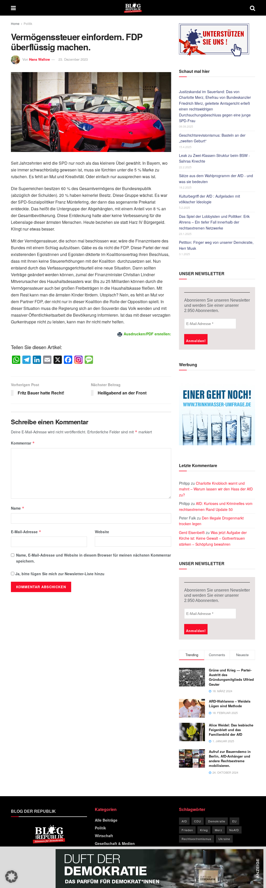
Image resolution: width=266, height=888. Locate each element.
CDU (197, 821)
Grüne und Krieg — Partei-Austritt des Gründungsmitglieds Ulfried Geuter (231, 677)
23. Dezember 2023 (73, 59)
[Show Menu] (13, 8)
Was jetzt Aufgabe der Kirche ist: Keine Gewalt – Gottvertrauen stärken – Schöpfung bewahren (213, 538)
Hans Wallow (39, 59)
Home (15, 23)
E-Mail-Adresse (26, 531)
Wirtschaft (104, 835)
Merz (218, 830)
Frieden (187, 830)
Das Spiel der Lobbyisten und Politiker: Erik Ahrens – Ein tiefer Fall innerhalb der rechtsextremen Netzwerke (214, 222)
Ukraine (224, 839)
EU (234, 821)
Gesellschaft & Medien (115, 843)
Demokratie (216, 821)
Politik (28, 23)
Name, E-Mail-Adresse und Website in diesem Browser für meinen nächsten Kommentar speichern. (93, 557)
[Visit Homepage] (133, 8)
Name (17, 508)
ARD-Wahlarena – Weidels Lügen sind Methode (229, 703)
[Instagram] (78, 360)
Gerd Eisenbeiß (192, 532)
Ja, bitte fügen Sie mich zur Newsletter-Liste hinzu (59, 573)
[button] (11, 876)
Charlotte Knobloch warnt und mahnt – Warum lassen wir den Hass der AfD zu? (216, 489)
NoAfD (234, 830)
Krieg (204, 830)
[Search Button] (252, 8)
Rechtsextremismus (196, 839)
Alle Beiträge (106, 820)
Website (102, 531)
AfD (184, 821)
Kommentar (23, 443)
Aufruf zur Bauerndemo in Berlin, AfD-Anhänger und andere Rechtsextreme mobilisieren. (230, 758)
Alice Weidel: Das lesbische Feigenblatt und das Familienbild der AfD (231, 730)
